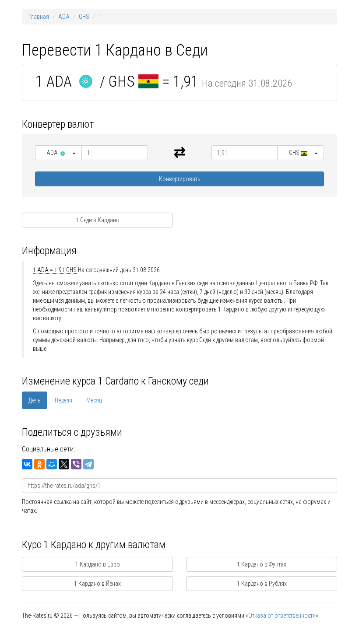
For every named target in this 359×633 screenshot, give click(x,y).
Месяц (94, 400)
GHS (84, 16)
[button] (58, 152)
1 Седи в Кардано (98, 220)
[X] (64, 464)
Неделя (63, 400)
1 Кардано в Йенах (97, 583)
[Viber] (76, 464)
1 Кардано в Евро (97, 564)
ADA (64, 16)
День (34, 400)
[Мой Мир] (51, 464)
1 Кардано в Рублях (262, 583)
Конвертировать (180, 178)
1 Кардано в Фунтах (261, 564)
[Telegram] (88, 464)
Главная (38, 16)
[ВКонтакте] (27, 464)
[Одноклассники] (39, 464)
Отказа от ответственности (282, 615)
